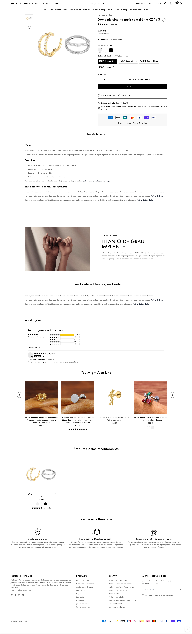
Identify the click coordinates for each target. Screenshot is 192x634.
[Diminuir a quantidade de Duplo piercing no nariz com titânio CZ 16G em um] (100, 79)
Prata (100, 50)
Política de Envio (157, 196)
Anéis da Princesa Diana (118, 580)
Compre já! (132, 87)
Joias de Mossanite (116, 604)
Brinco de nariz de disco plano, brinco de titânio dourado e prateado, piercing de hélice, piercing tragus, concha (78, 420)
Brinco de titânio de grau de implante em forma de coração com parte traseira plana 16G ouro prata (41, 420)
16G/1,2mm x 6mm (107, 61)
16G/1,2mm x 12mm (108, 67)
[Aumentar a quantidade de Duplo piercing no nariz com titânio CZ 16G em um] (108, 79)
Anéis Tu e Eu (114, 594)
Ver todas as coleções (117, 607)
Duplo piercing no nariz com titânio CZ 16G (41, 495)
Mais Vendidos (31, 3)
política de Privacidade (84, 604)
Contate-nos (80, 590)
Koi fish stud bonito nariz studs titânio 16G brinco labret (114, 419)
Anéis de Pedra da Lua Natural (120, 584)
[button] (103, 24)
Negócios (79, 594)
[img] (39, 353)
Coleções (45, 3)
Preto (111, 50)
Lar (45, 9)
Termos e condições (165, 595)
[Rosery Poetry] (96, 3)
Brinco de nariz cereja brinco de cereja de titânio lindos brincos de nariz (150, 419)
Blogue (58, 3)
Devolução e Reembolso (85, 584)
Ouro (105, 50)
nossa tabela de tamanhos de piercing (95, 181)
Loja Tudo (15, 3)
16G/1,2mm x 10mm (149, 61)
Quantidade (102, 74)
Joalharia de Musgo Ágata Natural (121, 587)
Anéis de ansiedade (116, 597)
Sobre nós (80, 597)
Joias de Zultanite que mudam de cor (122, 600)
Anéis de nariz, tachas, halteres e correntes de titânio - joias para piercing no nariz (81, 9)
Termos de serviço (83, 607)
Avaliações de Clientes (84, 587)
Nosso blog (80, 600)
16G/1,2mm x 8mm (128, 61)
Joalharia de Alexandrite (118, 590)
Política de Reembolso (145, 200)
